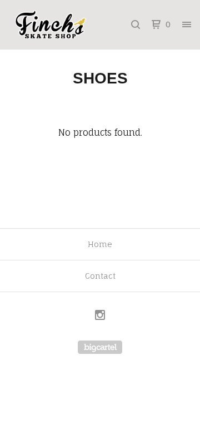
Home (100, 244)
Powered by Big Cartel (100, 347)
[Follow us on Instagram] (100, 316)
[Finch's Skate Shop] (54, 24)
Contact (100, 275)
